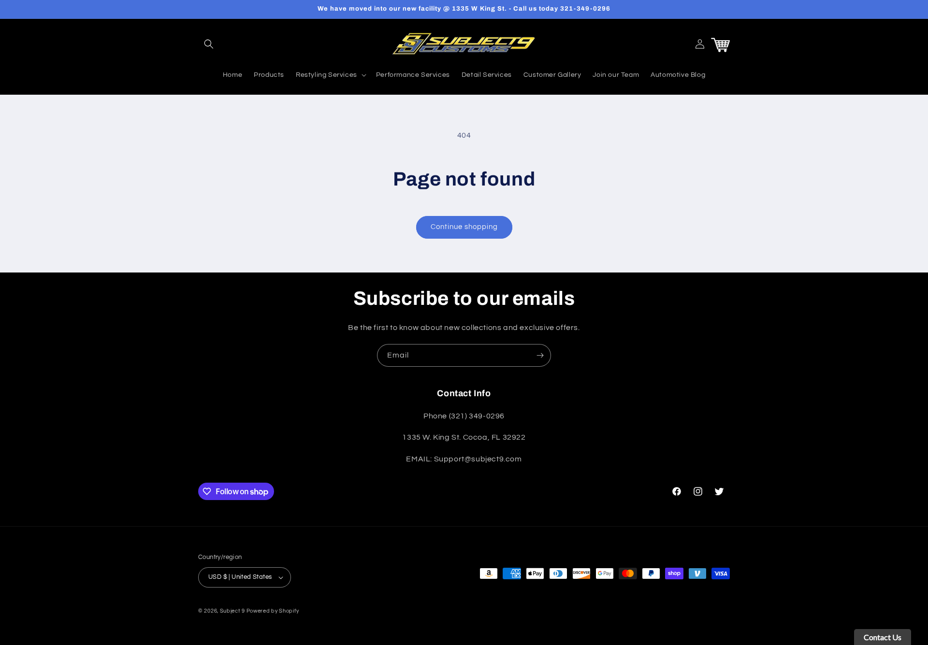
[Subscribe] (540, 355)
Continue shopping (464, 226)
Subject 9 (233, 611)
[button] (208, 44)
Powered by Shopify (272, 611)
